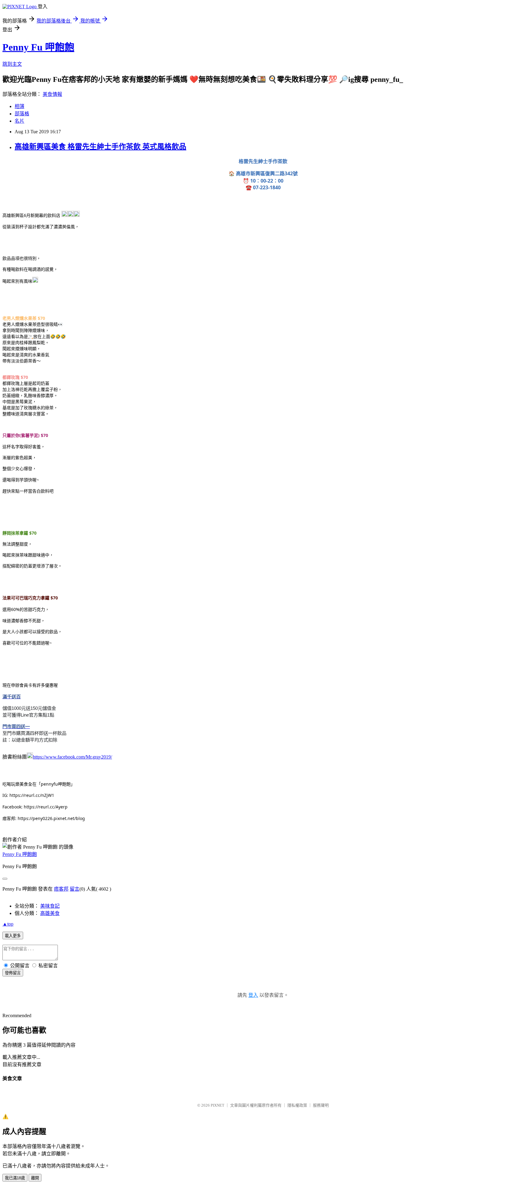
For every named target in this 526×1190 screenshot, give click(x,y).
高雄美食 (50, 913)
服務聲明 (321, 1105)
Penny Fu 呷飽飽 (38, 47)
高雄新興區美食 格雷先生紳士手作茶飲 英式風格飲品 (100, 147)
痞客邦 (61, 889)
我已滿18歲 (15, 1178)
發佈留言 (13, 973)
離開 (35, 1178)
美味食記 (50, 906)
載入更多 (13, 936)
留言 (74, 889)
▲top (7, 924)
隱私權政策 (297, 1105)
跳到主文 (12, 64)
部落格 (22, 113)
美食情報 (52, 94)
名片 (19, 121)
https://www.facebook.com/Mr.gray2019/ (72, 756)
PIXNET (217, 1105)
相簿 (19, 106)
